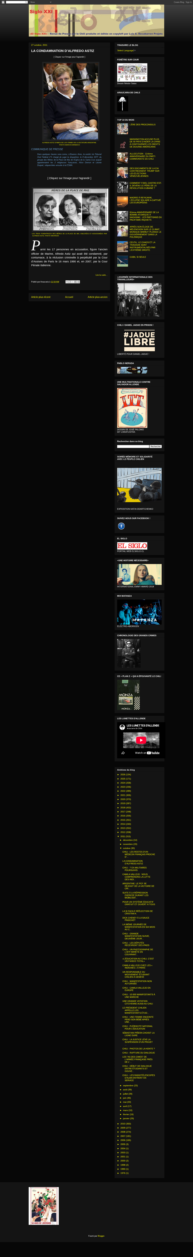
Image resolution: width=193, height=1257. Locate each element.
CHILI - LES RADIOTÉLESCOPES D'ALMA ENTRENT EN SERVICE (138, 1078)
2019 (123, 803)
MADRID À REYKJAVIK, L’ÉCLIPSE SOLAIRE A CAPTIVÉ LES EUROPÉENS (145, 200)
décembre (128, 840)
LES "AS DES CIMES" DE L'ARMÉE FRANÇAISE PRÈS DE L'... (137, 1059)
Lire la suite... (102, 275)
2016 (123, 815)
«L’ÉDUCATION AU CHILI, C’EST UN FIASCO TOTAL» (138, 959)
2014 (123, 824)
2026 (123, 774)
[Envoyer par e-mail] (66, 281)
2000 (123, 1160)
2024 (123, 783)
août (125, 1089)
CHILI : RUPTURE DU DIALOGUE (138, 1053)
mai (125, 1102)
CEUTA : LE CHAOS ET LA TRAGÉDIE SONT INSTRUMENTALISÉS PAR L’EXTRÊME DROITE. (142, 246)
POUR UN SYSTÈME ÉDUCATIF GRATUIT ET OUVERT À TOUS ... (138, 904)
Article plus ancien (98, 297)
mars (125, 1110)
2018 (123, 807)
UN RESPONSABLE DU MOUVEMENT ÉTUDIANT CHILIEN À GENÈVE (136, 974)
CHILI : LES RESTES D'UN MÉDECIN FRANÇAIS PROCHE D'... (138, 854)
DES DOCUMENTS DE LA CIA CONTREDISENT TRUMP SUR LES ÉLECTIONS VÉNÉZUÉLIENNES (144, 172)
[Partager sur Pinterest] (78, 281)
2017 (123, 811)
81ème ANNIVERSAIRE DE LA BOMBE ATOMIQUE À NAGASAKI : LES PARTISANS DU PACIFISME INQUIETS (146, 216)
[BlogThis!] (69, 281)
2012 (123, 832)
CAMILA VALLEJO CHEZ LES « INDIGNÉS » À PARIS (137, 966)
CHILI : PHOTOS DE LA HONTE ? (138, 1048)
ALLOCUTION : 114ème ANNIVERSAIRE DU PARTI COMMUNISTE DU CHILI (142, 156)
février (126, 1114)
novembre (128, 844)
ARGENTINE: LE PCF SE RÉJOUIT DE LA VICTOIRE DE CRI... (138, 886)
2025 (123, 779)
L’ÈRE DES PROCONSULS (142, 124)
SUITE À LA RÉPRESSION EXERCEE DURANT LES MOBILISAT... (135, 895)
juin (125, 1098)
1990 (123, 1169)
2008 (123, 1132)
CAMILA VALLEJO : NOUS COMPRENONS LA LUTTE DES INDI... (136, 877)
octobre (127, 848)
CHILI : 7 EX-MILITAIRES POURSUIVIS (134, 868)
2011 (123, 836)
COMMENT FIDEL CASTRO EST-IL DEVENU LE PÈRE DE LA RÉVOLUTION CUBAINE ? (146, 185)
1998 (123, 1165)
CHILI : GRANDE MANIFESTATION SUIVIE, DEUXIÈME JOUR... (136, 936)
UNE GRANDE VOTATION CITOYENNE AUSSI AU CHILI (137, 1002)
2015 (123, 820)
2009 (123, 1128)
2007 (123, 1136)
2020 (123, 799)
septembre (128, 1085)
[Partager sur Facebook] (75, 281)
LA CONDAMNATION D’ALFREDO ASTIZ (132, 862)
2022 (123, 791)
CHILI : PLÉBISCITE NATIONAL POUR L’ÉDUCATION (137, 1027)
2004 (123, 1148)
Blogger (101, 1236)
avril (125, 1106)
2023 (123, 787)
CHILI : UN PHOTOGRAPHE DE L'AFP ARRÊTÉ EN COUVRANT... (137, 952)
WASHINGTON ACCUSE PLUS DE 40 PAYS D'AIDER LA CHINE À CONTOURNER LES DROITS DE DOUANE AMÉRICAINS (145, 143)
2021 (123, 795)
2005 (123, 1144)
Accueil (69, 297)
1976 (123, 1173)
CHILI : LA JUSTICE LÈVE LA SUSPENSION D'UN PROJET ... (137, 1042)
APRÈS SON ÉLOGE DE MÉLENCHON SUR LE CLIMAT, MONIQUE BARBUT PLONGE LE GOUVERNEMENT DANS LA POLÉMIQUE (145, 232)
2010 (123, 1123)
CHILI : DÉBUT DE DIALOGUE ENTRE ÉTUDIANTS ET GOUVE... (137, 1068)
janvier (126, 1118)
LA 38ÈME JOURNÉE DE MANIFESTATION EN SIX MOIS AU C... (138, 927)
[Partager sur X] (72, 281)
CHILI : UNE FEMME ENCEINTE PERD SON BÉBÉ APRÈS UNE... (137, 1019)
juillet (125, 1094)
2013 (123, 828)
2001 (123, 1156)
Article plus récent (40, 297)
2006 (123, 1140)
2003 (123, 1152)
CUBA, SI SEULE (138, 257)
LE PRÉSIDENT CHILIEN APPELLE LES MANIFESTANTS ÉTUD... (135, 1010)
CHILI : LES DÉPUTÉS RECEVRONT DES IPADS (135, 944)
